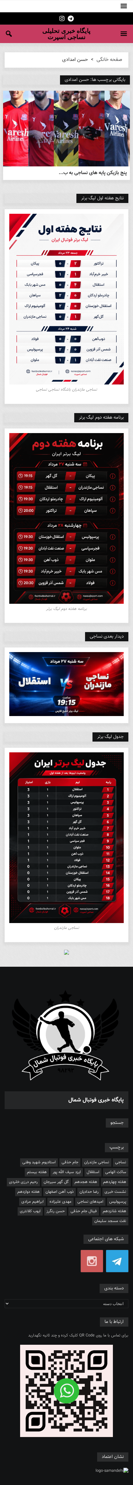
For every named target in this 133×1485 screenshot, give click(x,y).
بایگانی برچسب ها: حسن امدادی (95, 79)
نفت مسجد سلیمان (110, 1221)
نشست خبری (115, 1192)
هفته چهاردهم (114, 1182)
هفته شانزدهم (114, 1211)
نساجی (120, 1162)
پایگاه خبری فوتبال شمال (96, 1100)
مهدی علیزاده (60, 1202)
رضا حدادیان (89, 1192)
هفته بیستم (37, 1172)
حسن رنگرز (55, 1211)
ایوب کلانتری (30, 1211)
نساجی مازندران (96, 1162)
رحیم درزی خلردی (23, 1182)
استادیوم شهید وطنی (39, 1162)
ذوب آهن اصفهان (59, 1192)
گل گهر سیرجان (56, 1182)
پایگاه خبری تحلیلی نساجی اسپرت (66, 34)
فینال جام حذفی (84, 1211)
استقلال (93, 1172)
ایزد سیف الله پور (67, 1172)
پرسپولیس (117, 1202)
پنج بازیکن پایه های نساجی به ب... (93, 173)
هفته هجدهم (86, 1182)
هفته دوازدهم (28, 1192)
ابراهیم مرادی (32, 1202)
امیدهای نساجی (90, 1202)
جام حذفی (70, 1162)
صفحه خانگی (109, 60)
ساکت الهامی (115, 1172)
